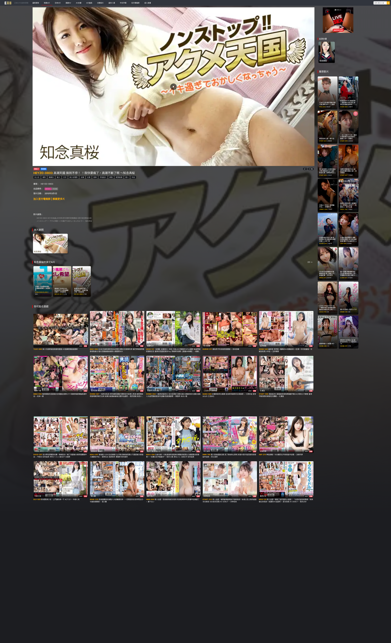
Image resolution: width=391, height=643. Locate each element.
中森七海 (37, 496)
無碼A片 (36, 169)
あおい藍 (155, 391)
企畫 (88, 177)
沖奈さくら (44, 451)
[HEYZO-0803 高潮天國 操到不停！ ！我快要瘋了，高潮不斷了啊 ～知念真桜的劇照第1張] (50, 243)
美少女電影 (73, 177)
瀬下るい (150, 496)
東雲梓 (149, 391)
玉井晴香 (263, 346)
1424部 (55, 189)
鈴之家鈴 (207, 451)
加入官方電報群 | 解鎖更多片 (49, 198)
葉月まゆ (263, 496)
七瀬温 (262, 391)
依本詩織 (207, 346)
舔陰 (111, 177)
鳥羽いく (101, 391)
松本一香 (37, 391)
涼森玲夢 (263, 451)
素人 (127, 177)
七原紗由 (213, 391)
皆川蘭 (93, 496)
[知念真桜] (327, 52)
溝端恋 (100, 451)
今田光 (36, 451)
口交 (64, 177)
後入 (58, 177)
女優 (82, 177)
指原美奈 (94, 451)
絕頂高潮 (119, 177)
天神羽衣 (207, 496)
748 (312, 169)
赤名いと (157, 451)
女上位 (36, 177)
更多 (309, 262)
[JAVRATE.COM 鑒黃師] (7, 2)
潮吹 (44, 177)
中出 (133, 177)
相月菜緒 (94, 391)
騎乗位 (51, 177)
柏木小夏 (150, 451)
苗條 (95, 177)
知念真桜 (323, 61)
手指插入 (103, 177)
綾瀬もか (150, 346)
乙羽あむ (207, 391)
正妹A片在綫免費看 (21, 3)
